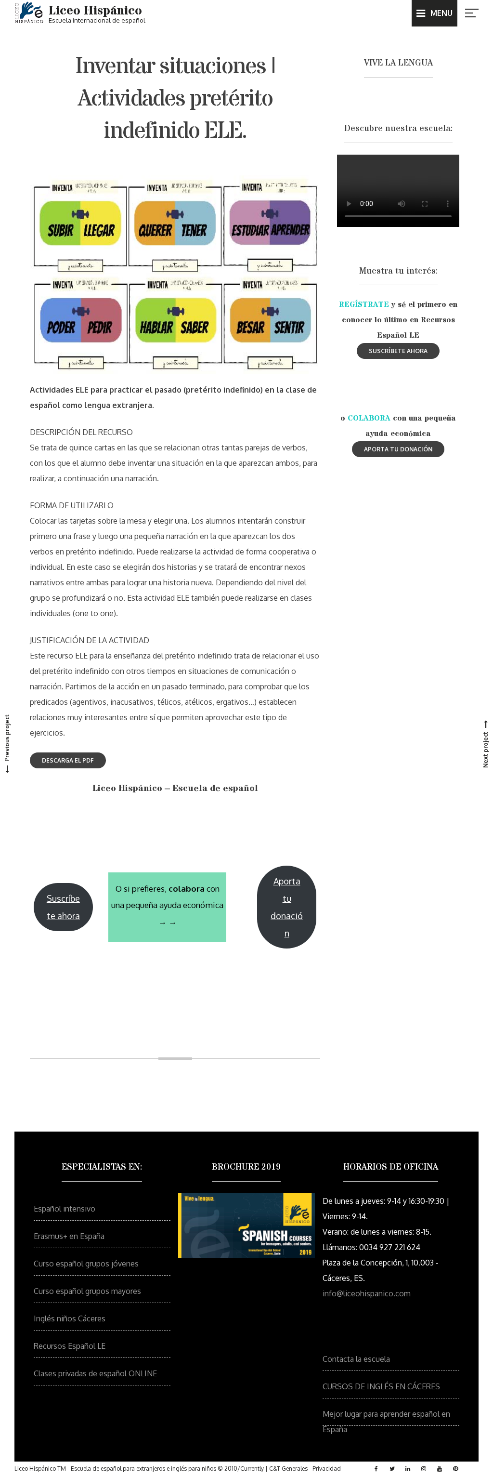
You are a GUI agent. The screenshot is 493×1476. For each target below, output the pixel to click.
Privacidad (326, 1468)
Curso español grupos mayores (87, 1291)
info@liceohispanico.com (367, 1293)
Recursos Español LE (69, 1346)
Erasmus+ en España (69, 1236)
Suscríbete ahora (63, 907)
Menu (441, 13)
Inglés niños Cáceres (69, 1318)
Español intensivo (64, 1208)
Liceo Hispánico (95, 11)
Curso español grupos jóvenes (86, 1263)
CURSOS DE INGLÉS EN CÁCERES (381, 1386)
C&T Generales (288, 1468)
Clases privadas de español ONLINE (95, 1373)
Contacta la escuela (356, 1359)
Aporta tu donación (287, 907)
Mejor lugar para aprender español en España (386, 1417)
